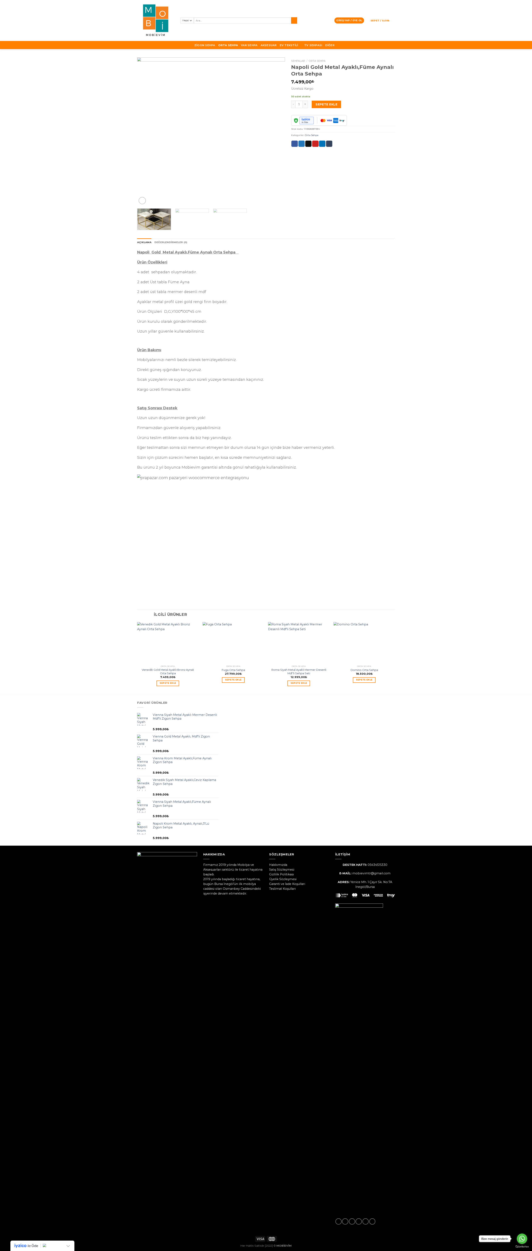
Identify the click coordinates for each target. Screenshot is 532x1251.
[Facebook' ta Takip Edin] (338, 1221)
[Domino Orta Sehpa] (364, 642)
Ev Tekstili (289, 45)
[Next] (276, 131)
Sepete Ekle (326, 104)
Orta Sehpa (228, 45)
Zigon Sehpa (204, 45)
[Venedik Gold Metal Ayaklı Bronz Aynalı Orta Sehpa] (167, 642)
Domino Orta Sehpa (364, 670)
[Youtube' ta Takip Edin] (372, 1221)
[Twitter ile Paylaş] (301, 144)
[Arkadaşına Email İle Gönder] (308, 144)
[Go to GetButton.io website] (522, 1246)
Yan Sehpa (249, 45)
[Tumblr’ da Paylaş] (329, 144)
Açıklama (144, 242)
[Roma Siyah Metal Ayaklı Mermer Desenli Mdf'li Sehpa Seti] (298, 642)
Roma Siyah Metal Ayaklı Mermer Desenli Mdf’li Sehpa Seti (298, 671)
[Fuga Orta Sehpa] (233, 642)
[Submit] (294, 20)
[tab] (144, 242)
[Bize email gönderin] (359, 1221)
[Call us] (365, 1221)
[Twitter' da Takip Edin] (352, 1221)
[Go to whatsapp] (522, 1239)
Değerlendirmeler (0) (170, 242)
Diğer (330, 45)
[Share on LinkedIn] (322, 144)
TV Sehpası (313, 45)
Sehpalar (298, 60)
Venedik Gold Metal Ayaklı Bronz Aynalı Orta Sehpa (168, 671)
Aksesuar (269, 45)
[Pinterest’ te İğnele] (315, 144)
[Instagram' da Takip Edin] (345, 1221)
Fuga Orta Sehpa (233, 670)
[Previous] (145, 131)
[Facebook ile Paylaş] (294, 144)
